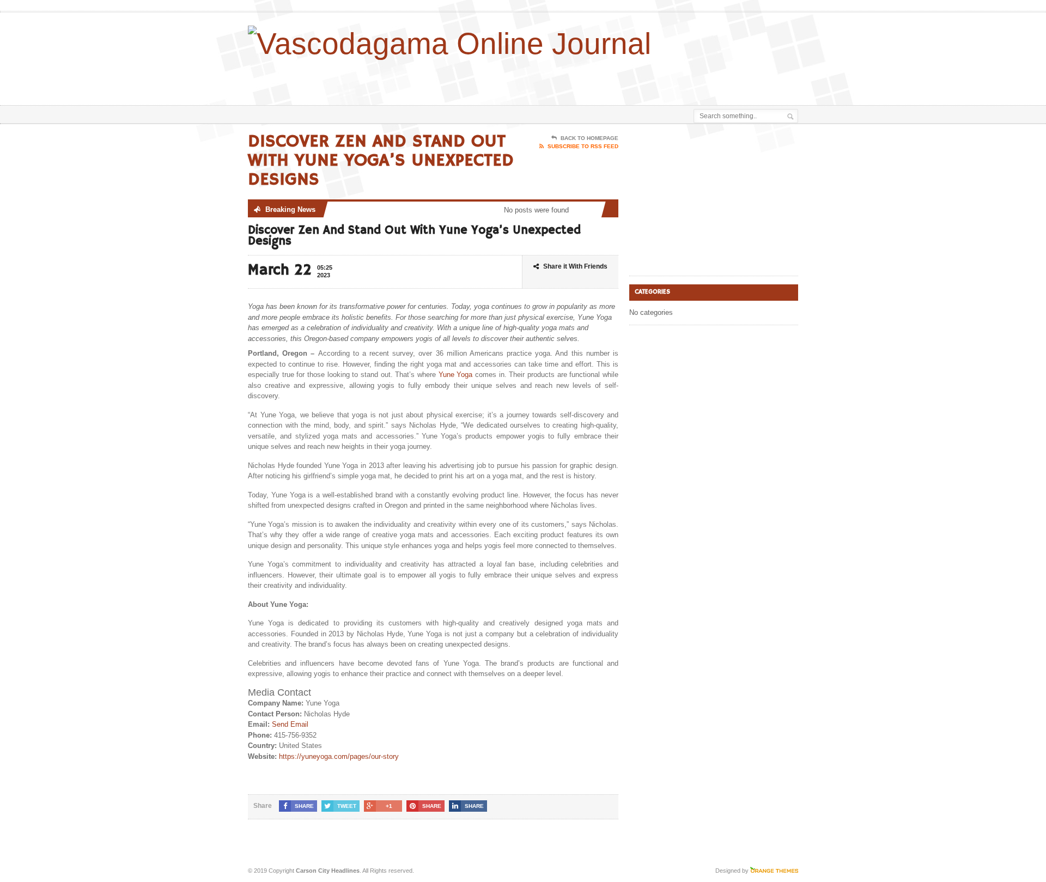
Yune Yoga (456, 374)
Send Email (290, 724)
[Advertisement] (670, 78)
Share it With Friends (575, 266)
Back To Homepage (589, 138)
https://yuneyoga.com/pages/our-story (339, 756)
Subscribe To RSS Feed (583, 146)
